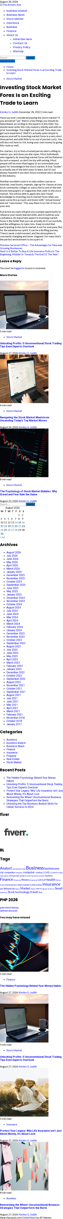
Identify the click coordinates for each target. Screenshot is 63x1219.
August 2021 (13, 695)
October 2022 (14, 675)
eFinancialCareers (17, 875)
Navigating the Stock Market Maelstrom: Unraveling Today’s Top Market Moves (25, 419)
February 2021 (14, 714)
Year (40, 892)
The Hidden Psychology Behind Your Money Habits (30, 985)
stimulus (3, 892)
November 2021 (15, 685)
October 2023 (14, 640)
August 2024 (13, 607)
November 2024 (15, 601)
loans (17, 889)
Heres (58, 880)
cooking (38, 872)
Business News (15, 15)
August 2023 (13, 646)
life (13, 888)
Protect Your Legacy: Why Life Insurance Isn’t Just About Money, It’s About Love (34, 792)
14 (16, 522)
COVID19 (54, 873)
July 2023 (12, 649)
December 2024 (15, 597)
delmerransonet (8, 910)
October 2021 (14, 688)
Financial (17, 880)
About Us (12, 35)
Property (11, 755)
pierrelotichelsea (9, 907)
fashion (49, 875)
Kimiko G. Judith (9, 111)
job (1, 888)
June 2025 (12, 588)
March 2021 (13, 711)
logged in (19, 268)
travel (34, 892)
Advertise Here (22, 39)
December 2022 (15, 672)
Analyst (6, 868)
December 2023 (15, 633)
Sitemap (18, 51)
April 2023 (12, 659)
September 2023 (16, 643)
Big (24, 869)
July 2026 (12, 555)
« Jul (2, 537)
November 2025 (15, 578)
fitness (25, 879)
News (33, 889)
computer (29, 872)
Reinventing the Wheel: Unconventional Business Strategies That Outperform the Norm (33, 799)
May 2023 (12, 656)
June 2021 (12, 701)
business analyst (16, 11)
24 (1, 529)
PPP (38, 889)
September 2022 (16, 678)
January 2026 (14, 571)
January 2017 (14, 724)
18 (5, 526)
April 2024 (12, 620)
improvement (24, 884)
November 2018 (15, 717)
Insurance (12, 23)
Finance (11, 31)
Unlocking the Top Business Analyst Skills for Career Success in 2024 (32, 805)
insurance (51, 884)
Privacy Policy (21, 47)
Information (36, 885)
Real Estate (12, 759)
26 (9, 529)
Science (51, 889)
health (51, 879)
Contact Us (20, 43)
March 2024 (13, 623)
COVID (46, 872)
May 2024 (12, 617)
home (2, 885)
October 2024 (14, 604)
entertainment (32, 876)
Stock (11, 892)
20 (12, 526)
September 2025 (16, 584)
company (19, 873)
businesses (51, 868)
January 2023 (14, 669)
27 (12, 529)
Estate (42, 876)
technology (22, 892)
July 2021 (12, 698)
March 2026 (13, 568)
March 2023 (13, 662)
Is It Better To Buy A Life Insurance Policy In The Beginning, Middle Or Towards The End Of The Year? (29, 253)
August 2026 (13, 552)
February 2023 (14, 665)
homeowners (11, 885)
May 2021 (12, 704)
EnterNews (29, 1217)
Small (58, 888)
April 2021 (12, 708)
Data (61, 873)
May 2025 (12, 591)
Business (11, 27)
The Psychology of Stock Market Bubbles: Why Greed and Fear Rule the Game (28, 493)
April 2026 (12, 565)
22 (19, 526)
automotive (17, 869)
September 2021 (16, 691)
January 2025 (14, 594)
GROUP (42, 879)
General (33, 880)
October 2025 (14, 581)
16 (23, 522)
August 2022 (13, 682)
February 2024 (14, 627)
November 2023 (15, 636)
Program (43, 889)
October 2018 (14, 721)
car (2, 872)
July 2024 (12, 610)
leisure (8, 888)
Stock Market (15, 19)
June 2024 (12, 614)
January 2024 (14, 630)
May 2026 (12, 562)
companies (9, 872)
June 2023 (12, 652)
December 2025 (15, 575)
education (4, 876)
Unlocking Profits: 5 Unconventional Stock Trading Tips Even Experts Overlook (31, 345)
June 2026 (12, 558)
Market (25, 888)
